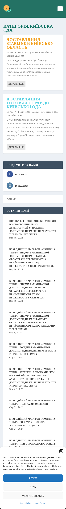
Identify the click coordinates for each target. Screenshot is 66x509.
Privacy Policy (39, 503)
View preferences (33, 495)
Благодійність (45, 52)
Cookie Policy (25, 503)
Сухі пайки (11, 115)
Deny (33, 487)
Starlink (35, 52)
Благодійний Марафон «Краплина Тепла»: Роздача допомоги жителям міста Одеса (32, 422)
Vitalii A (13, 52)
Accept (33, 478)
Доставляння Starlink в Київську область (30, 43)
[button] (61, 451)
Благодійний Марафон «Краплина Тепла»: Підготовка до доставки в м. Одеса (32, 443)
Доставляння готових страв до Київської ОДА (28, 102)
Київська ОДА (13, 55)
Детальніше (16, 83)
